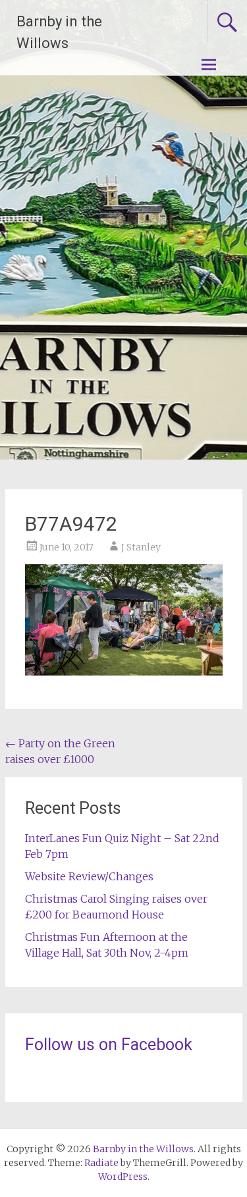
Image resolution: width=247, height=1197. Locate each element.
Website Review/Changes (89, 876)
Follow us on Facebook (108, 1044)
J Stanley (141, 547)
